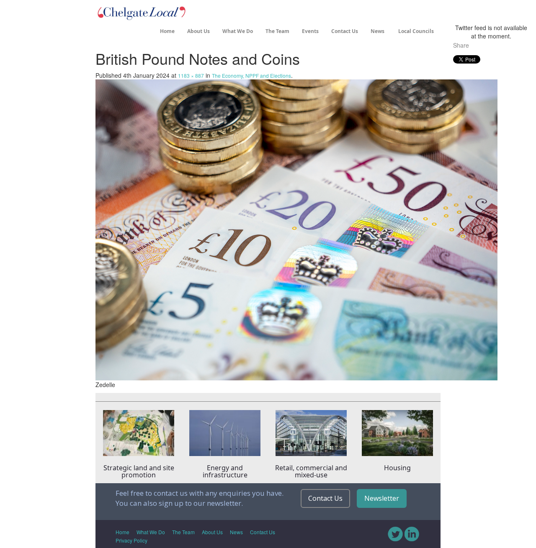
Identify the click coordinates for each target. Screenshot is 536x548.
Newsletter (381, 498)
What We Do (237, 31)
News (377, 31)
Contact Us (344, 31)
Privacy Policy (131, 540)
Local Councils (415, 31)
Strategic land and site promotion (138, 471)
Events (310, 31)
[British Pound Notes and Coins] (296, 228)
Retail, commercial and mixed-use (311, 471)
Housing (397, 467)
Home (167, 31)
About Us (198, 31)
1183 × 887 (191, 75)
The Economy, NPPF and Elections (251, 75)
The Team (277, 31)
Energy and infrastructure (225, 471)
